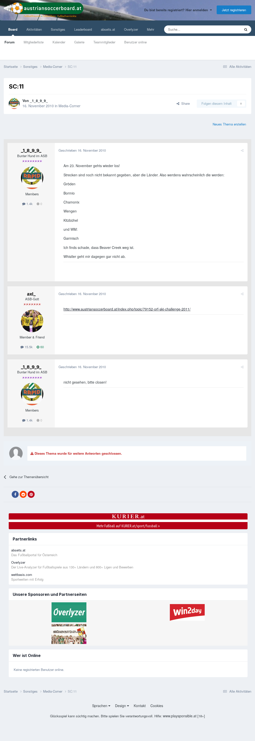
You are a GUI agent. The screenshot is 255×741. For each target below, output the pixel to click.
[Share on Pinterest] (31, 494)
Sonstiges (58, 29)
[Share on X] (7, 494)
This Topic (227, 29)
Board (12, 29)
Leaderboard (83, 29)
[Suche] (245, 29)
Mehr (150, 29)
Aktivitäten (34, 29)
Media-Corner (69, 105)
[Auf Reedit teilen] (23, 494)
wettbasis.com (21, 574)
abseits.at (108, 29)
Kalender (59, 42)
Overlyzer (131, 29)
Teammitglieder (104, 42)
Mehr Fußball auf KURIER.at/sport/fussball (128, 525)
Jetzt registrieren (234, 9)
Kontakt (140, 705)
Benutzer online (135, 42)
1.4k (29, 203)
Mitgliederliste (34, 42)
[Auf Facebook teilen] (15, 494)
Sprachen (100, 705)
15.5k (28, 346)
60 (41, 346)
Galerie (79, 42)
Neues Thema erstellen (229, 124)
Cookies (156, 705)
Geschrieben (82, 150)
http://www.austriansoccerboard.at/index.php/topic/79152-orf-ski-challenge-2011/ (127, 309)
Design (121, 705)
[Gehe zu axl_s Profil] (32, 321)
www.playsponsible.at (179, 715)
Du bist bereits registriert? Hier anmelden (177, 9)
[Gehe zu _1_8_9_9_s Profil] (14, 103)
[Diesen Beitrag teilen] (242, 150)
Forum (9, 42)
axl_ (31, 294)
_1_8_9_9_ (39, 100)
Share (184, 103)
